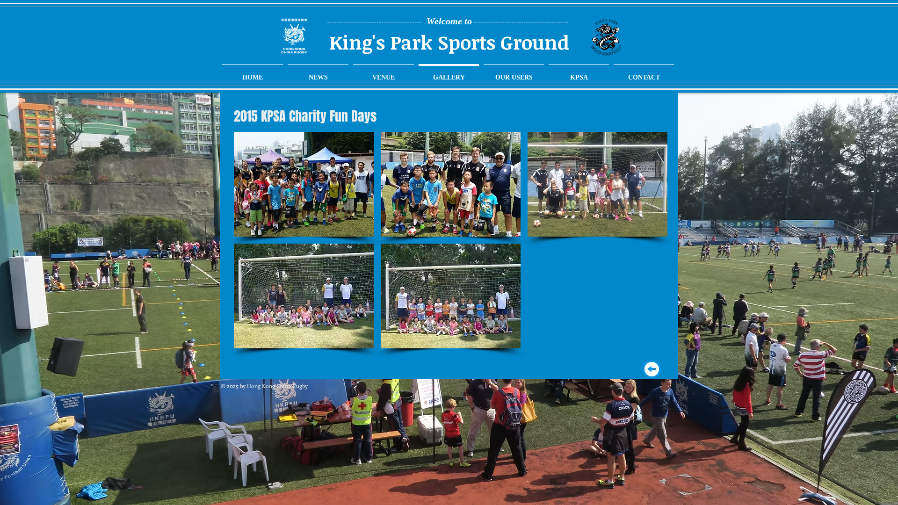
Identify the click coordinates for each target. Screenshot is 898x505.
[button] (304, 184)
